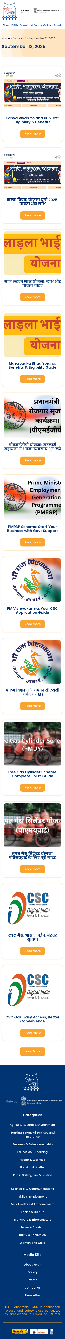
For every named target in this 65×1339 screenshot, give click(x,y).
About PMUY (10, 25)
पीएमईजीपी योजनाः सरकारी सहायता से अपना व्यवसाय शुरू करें (32, 446)
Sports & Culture (32, 1212)
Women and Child (32, 1243)
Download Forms (31, 25)
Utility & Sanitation (32, 1235)
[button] (32, 1051)
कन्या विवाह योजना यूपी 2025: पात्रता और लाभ (32, 201)
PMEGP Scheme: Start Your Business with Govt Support (32, 528)
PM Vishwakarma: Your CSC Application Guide (32, 610)
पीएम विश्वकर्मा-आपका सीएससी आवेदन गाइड (32, 692)
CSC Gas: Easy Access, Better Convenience (32, 1019)
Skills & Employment (32, 1196)
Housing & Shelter (32, 1167)
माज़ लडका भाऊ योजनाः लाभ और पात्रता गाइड (32, 283)
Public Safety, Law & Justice (32, 1175)
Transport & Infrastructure (32, 1220)
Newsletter (32, 1295)
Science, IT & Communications (32, 1189)
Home (6, 38)
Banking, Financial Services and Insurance (32, 1135)
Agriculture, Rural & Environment (32, 1125)
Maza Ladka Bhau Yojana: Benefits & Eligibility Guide (32, 365)
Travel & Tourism (32, 1227)
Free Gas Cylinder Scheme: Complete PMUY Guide (32, 774)
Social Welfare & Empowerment (32, 1204)
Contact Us (33, 1288)
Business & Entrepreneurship (32, 1144)
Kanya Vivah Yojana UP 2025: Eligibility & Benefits (32, 120)
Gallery (48, 25)
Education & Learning (32, 1152)
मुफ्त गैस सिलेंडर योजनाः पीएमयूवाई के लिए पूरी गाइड (32, 855)
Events (58, 25)
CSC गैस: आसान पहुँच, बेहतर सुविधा (32, 937)
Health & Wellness (32, 1160)
